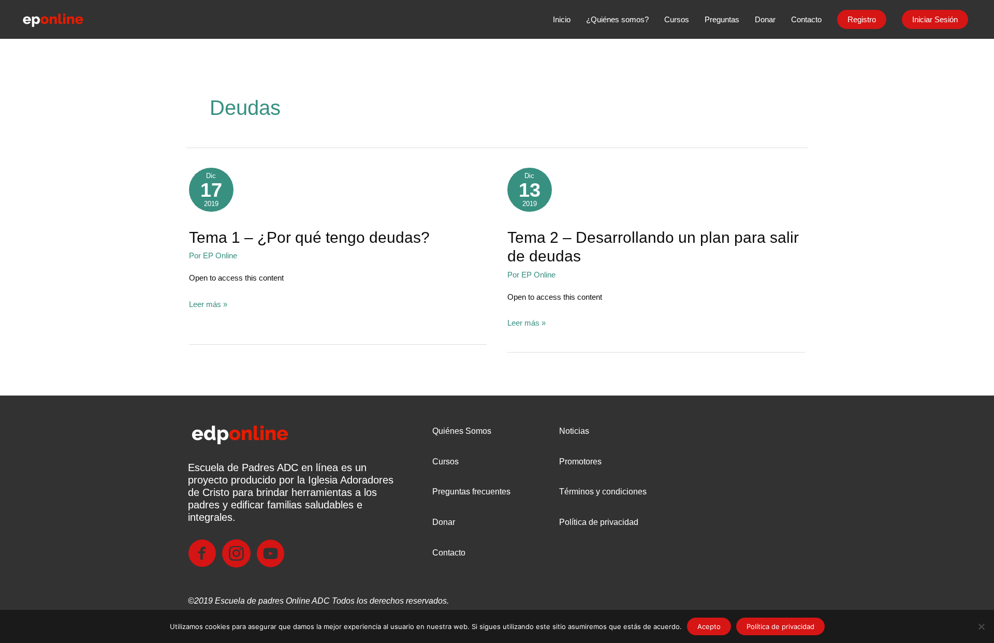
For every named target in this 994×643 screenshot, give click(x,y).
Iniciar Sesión (935, 19)
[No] (981, 626)
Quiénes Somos (461, 431)
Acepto (709, 626)
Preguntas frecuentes (471, 491)
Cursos (445, 461)
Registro (861, 19)
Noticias (574, 431)
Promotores (580, 461)
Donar (443, 522)
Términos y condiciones (603, 491)
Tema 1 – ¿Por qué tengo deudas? (309, 237)
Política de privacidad (598, 522)
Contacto (448, 552)
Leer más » (208, 305)
